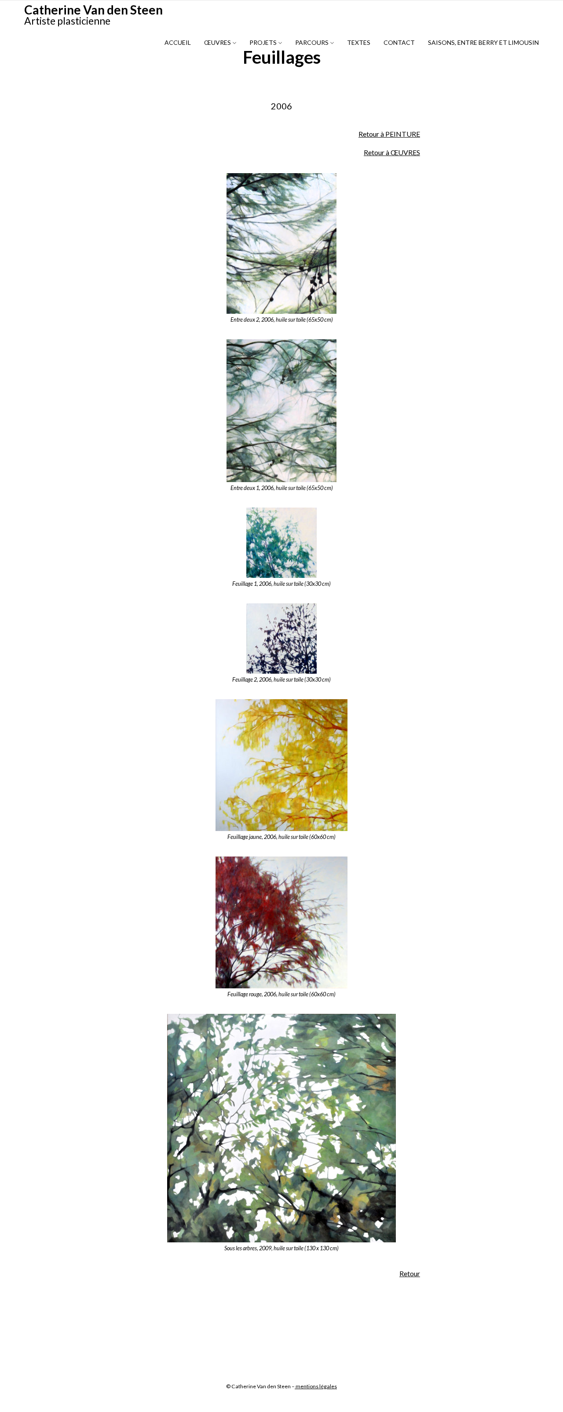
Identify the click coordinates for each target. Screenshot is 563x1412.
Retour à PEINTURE (389, 134)
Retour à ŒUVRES (392, 152)
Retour (409, 1273)
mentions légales (316, 1386)
